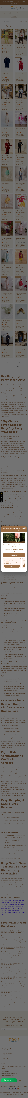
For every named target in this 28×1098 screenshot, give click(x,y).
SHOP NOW (14, 555)
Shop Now (12, 566)
